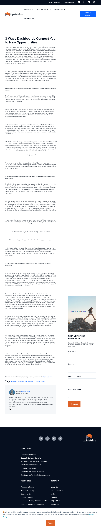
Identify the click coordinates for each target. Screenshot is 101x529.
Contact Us (55, 504)
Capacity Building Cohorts (31, 458)
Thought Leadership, (18, 381)
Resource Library (27, 490)
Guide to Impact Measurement (32, 504)
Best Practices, (29, 381)
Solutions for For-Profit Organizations (35, 475)
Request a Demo (27, 487)
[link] (79, 2)
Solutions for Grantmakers (31, 465)
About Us (54, 487)
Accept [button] (50, 523)
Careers (54, 497)
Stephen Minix (25, 391)
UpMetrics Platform (28, 455)
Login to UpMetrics (54, 2)
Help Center (55, 501)
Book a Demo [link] (88, 14)
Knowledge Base (69, 2)
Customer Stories (39, 381)
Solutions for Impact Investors (32, 472)
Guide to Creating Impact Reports (34, 501)
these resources (48, 377)
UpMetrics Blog (27, 497)
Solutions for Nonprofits (30, 468)
